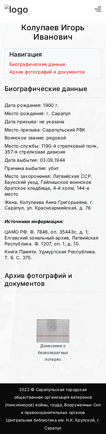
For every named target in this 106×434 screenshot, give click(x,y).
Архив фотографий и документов (47, 72)
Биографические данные (37, 64)
